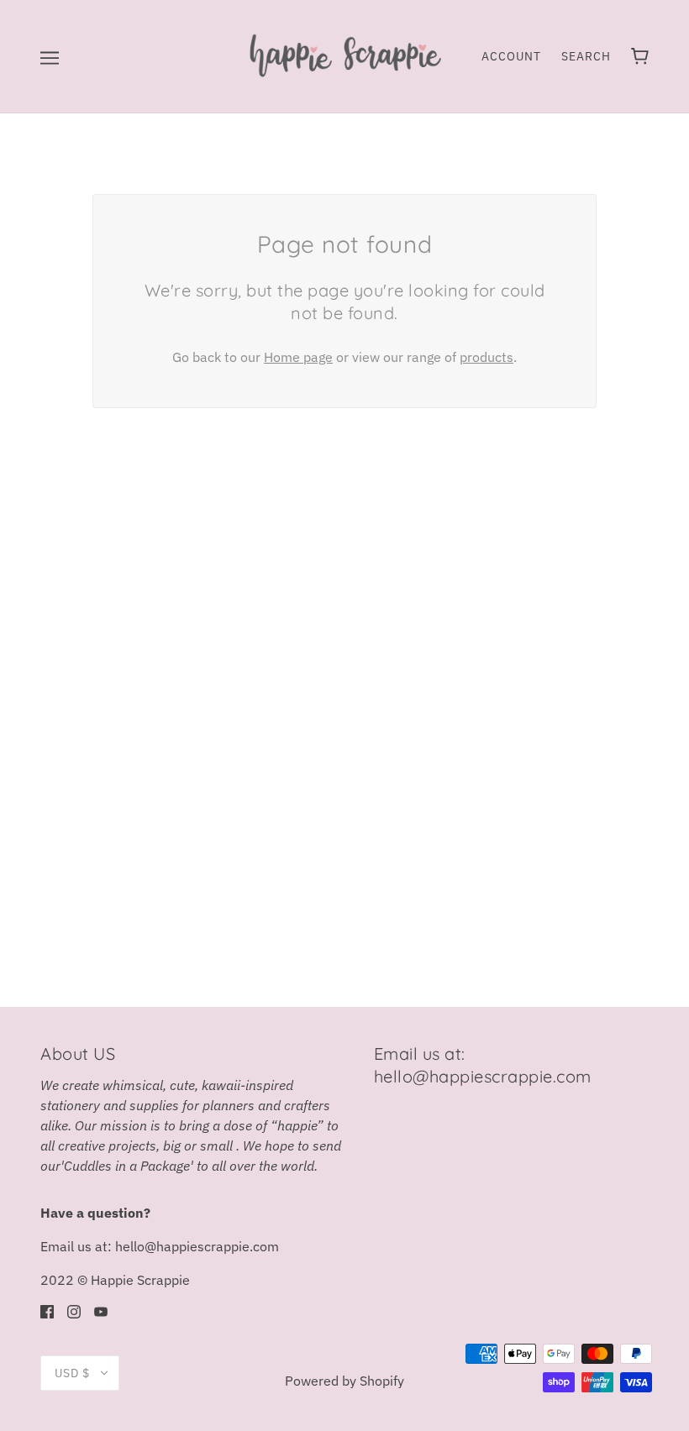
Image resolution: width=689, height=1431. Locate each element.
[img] (47, 1310)
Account (511, 56)
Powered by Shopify (344, 1380)
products (486, 357)
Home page (298, 357)
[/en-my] (344, 54)
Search (586, 56)
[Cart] (640, 56)
